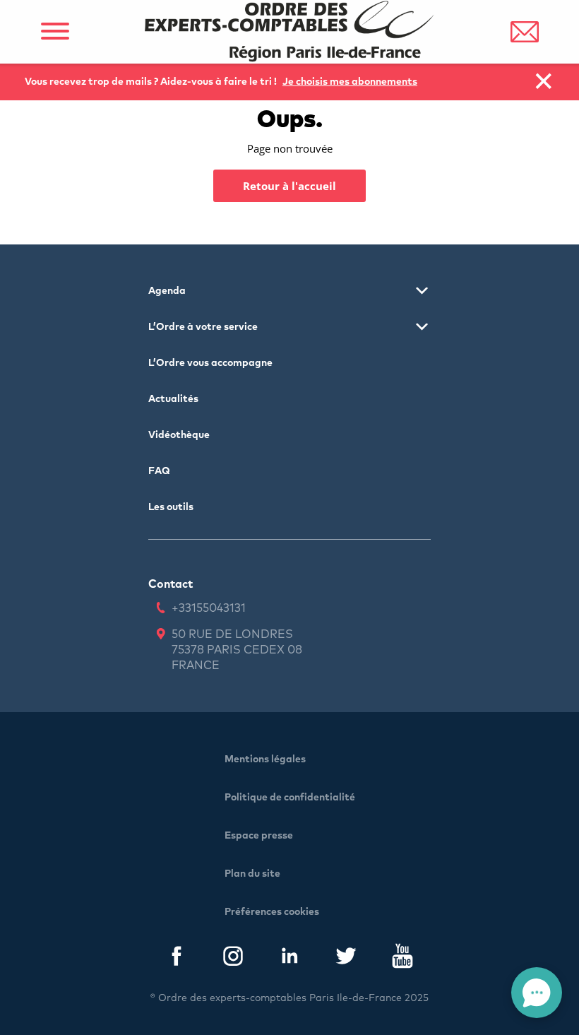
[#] (524, 32)
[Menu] (54, 32)
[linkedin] (289, 959)
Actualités (173, 399)
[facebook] (176, 959)
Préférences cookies (272, 912)
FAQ (159, 471)
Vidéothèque (179, 435)
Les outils (170, 507)
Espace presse (259, 836)
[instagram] (233, 959)
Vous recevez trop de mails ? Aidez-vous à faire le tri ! (152, 82)
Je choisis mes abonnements (349, 82)
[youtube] (402, 959)
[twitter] (346, 959)
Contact (170, 584)
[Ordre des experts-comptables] (289, 32)
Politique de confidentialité (290, 798)
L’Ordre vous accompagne (210, 363)
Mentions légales (265, 759)
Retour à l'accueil (289, 186)
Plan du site (252, 874)
